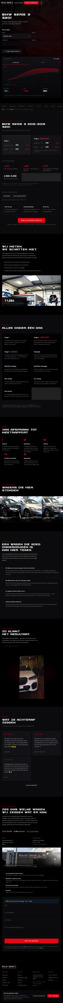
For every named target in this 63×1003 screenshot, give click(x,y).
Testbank (4, 980)
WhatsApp (50, 980)
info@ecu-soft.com (19, 831)
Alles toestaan (53, 996)
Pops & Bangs (7, 196)
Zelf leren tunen (6, 982)
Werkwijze (20, 980)
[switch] (59, 62)
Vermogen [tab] (16, 62)
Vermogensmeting (22, 985)
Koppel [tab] (43, 62)
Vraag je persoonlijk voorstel (31, 220)
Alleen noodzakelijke (39, 996)
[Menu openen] (41, 2)
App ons (41, 948)
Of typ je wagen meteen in (13, 51)
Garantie (20, 982)
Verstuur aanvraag (31, 941)
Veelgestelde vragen (22, 977)
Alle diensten (5, 985)
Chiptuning (4, 975)
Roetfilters (4, 977)
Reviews (20, 975)
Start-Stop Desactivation (20, 196)
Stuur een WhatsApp (32, 831)
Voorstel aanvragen (31, 3)
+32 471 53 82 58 (18, 3)
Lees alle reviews (31, 785)
